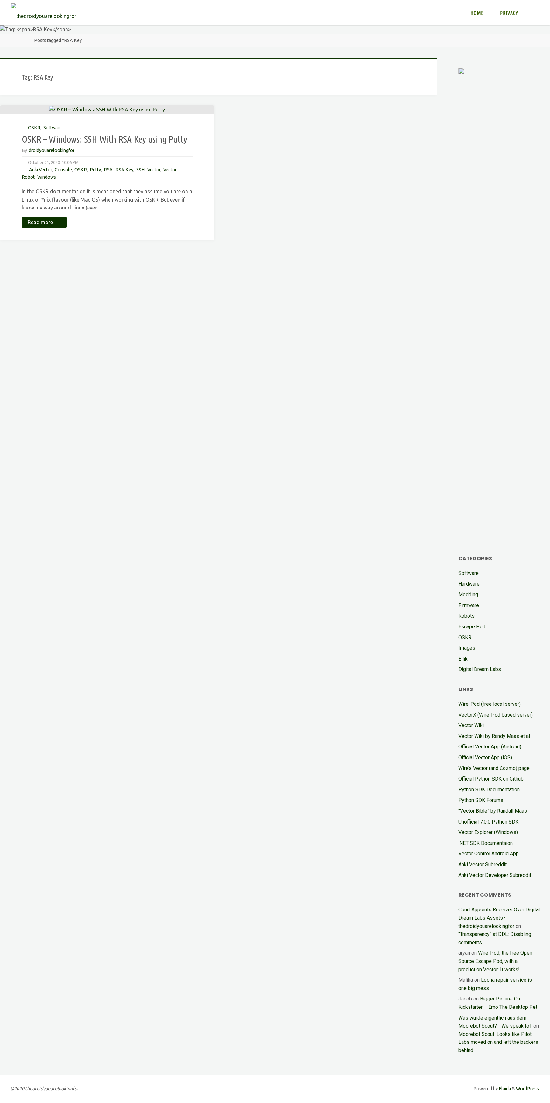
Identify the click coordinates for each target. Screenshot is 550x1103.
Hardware (469, 584)
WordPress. (528, 1088)
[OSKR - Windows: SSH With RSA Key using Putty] (107, 109)
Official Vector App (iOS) (485, 757)
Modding (468, 594)
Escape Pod (471, 627)
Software (52, 127)
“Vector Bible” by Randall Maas (492, 811)
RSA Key (124, 169)
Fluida (504, 1088)
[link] (532, 12)
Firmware (468, 605)
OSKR (34, 127)
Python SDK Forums (480, 800)
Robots (466, 616)
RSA (108, 169)
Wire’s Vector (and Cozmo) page (494, 768)
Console (63, 169)
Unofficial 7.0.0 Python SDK (488, 822)
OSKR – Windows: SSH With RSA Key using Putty (104, 139)
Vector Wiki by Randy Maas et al (494, 736)
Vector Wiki (471, 725)
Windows (46, 177)
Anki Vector (40, 169)
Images (466, 648)
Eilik (463, 659)
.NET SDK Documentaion (485, 843)
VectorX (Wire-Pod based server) (495, 715)
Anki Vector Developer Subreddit (494, 875)
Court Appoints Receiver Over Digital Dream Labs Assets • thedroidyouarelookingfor (499, 918)
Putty (95, 169)
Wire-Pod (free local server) (489, 704)
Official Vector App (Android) (489, 747)
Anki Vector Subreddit (482, 864)
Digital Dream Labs (479, 669)
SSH (140, 169)
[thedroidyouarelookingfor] (43, 13)
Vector (153, 169)
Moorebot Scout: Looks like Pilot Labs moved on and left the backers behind (498, 1042)
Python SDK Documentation (489, 790)
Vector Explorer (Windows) (488, 832)
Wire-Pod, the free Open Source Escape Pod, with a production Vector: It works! (495, 961)
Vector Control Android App (488, 854)
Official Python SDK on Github (491, 779)
